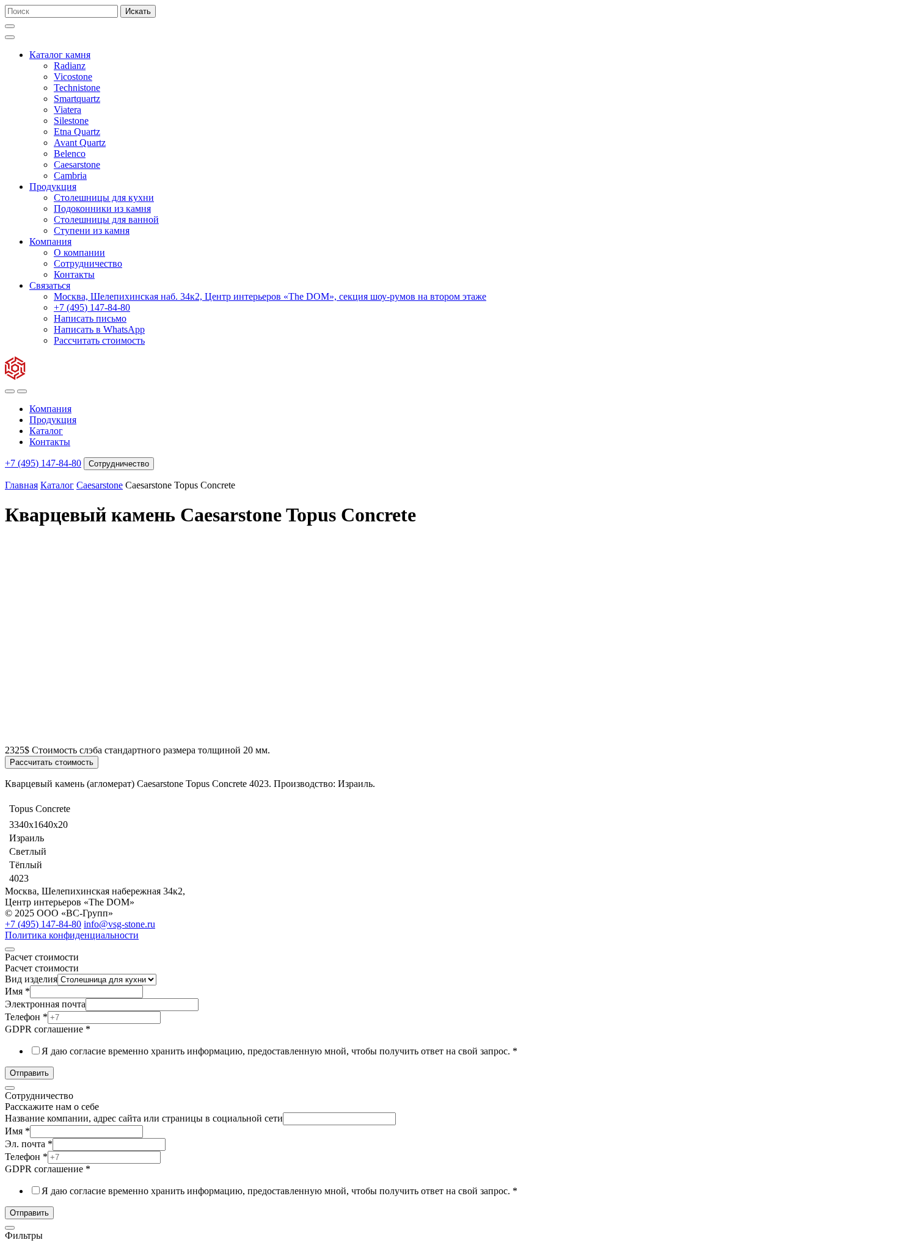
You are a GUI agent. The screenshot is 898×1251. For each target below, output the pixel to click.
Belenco (70, 153)
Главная (21, 485)
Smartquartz (77, 98)
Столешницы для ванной (106, 219)
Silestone (71, 120)
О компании (79, 252)
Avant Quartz (80, 142)
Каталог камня (59, 54)
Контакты (74, 274)
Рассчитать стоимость (99, 340)
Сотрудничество (88, 263)
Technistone (77, 87)
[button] (10, 26)
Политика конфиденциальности (72, 935)
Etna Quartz (77, 131)
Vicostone (73, 76)
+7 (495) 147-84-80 (92, 307)
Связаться (49, 285)
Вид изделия (31, 979)
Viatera (67, 109)
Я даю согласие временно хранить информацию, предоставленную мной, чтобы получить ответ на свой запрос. (279, 1051)
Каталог (46, 431)
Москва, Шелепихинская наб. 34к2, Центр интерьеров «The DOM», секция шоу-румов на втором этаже (270, 296)
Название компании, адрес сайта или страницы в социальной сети (144, 1118)
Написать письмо (90, 318)
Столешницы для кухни (104, 197)
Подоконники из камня (102, 208)
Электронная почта (45, 1004)
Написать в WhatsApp (99, 329)
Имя (17, 991)
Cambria (70, 175)
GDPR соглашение (47, 1029)
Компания (50, 241)
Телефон (26, 1017)
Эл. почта (29, 1144)
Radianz (70, 65)
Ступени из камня (92, 230)
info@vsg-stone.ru (119, 924)
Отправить (29, 1073)
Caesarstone (77, 164)
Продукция (52, 186)
